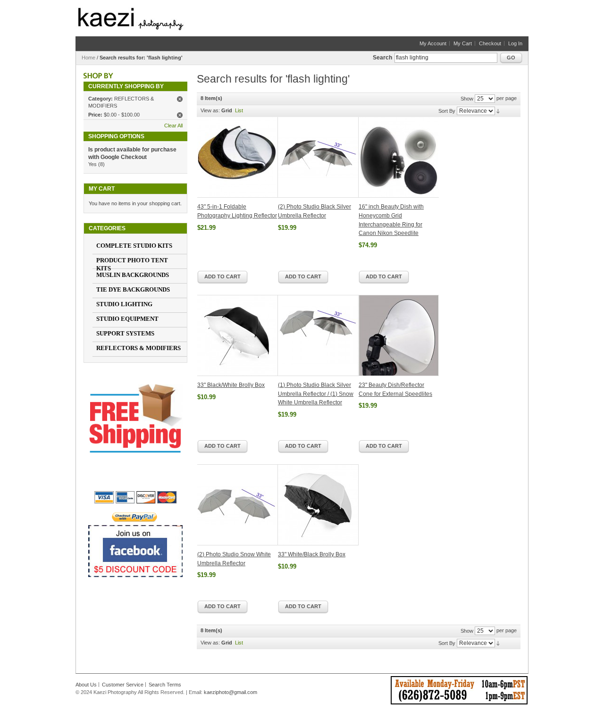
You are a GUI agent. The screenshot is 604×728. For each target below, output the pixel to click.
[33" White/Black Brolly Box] (318, 504)
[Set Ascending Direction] (498, 111)
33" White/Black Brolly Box (311, 554)
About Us (86, 684)
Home (88, 57)
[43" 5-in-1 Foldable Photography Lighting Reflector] (237, 157)
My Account (432, 43)
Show (467, 98)
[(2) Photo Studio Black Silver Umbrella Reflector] (318, 157)
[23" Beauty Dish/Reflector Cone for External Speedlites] (399, 335)
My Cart (462, 43)
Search (382, 57)
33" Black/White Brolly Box (231, 385)
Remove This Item (180, 99)
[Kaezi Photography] (131, 19)
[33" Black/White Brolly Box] (237, 335)
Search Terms (165, 684)
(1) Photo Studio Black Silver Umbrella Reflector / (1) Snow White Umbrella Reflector (315, 394)
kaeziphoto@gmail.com (230, 692)
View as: (210, 110)
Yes (92, 164)
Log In (515, 43)
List (239, 110)
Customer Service (122, 684)
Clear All (173, 125)
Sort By (446, 111)
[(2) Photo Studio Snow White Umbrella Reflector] (237, 504)
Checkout (490, 43)
